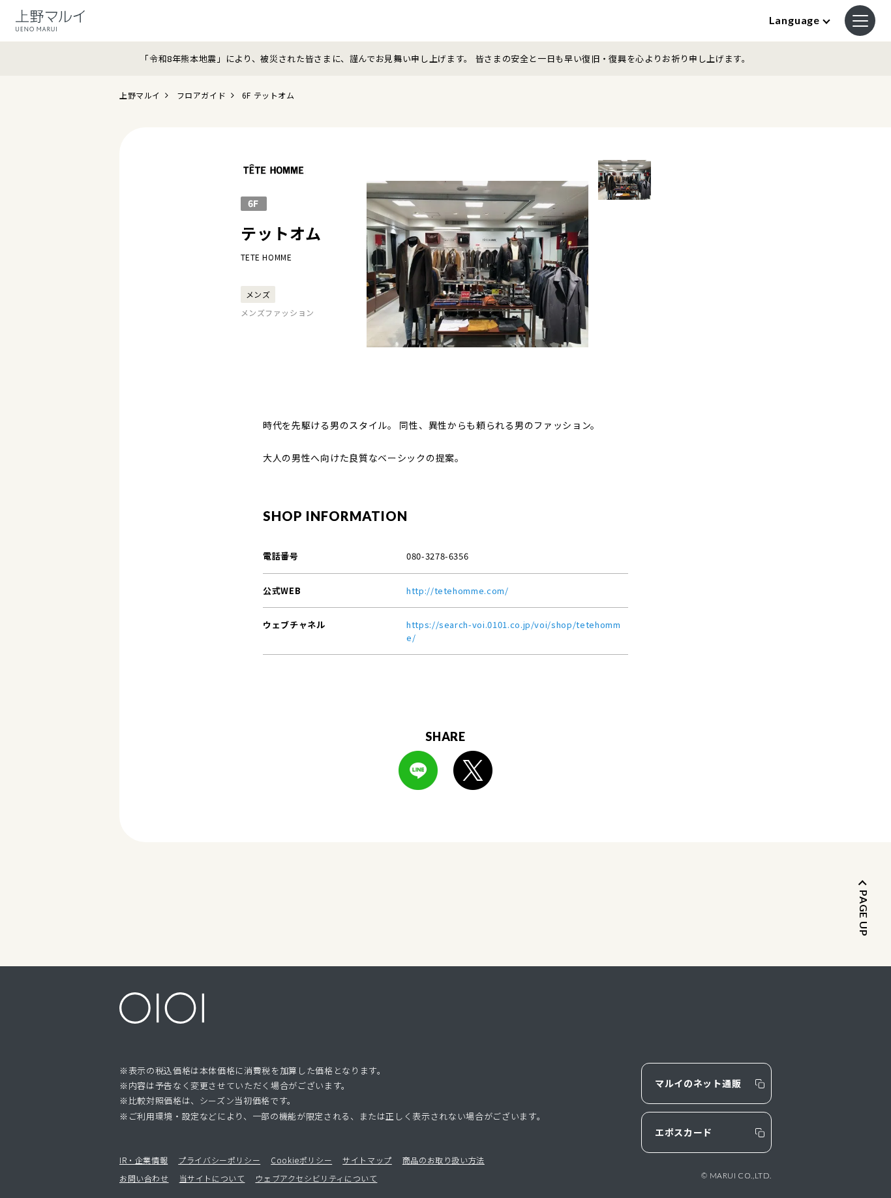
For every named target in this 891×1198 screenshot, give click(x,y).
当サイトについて (212, 1178)
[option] (477, 264)
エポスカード (683, 1132)
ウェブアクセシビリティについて (316, 1178)
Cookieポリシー (301, 1159)
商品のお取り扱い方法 (443, 1159)
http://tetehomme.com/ (457, 590)
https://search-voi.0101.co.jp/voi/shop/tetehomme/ (513, 631)
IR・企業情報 (143, 1159)
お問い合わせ (144, 1178)
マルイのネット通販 (698, 1083)
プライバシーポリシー (219, 1159)
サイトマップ (367, 1159)
